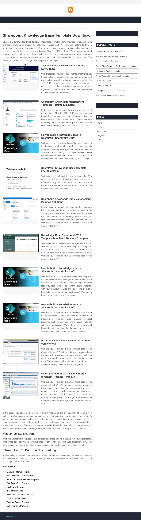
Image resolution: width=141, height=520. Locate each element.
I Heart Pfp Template (104, 86)
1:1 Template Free (15, 491)
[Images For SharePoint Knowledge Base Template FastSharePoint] (21, 179)
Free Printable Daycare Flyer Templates (112, 56)
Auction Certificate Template (107, 61)
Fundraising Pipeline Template (108, 71)
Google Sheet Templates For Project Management (116, 66)
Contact (100, 127)
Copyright (101, 136)
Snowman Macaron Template (20, 494)
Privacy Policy (103, 132)
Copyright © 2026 (9, 516)
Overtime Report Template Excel (109, 51)
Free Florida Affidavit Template (20, 475)
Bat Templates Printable (17, 506)
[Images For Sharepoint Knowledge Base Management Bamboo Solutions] (21, 210)
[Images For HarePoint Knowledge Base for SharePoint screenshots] (21, 352)
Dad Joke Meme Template (19, 472)
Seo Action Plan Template (18, 483)
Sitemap (100, 140)
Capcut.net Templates (16, 498)
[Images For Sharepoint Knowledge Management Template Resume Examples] (21, 113)
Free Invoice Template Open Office (110, 96)
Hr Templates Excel (104, 81)
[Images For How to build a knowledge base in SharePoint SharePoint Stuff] (21, 146)
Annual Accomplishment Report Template (112, 76)
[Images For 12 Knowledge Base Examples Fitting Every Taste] (21, 77)
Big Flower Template (16, 487)
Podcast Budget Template (18, 502)
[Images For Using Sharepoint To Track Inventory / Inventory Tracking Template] (21, 385)
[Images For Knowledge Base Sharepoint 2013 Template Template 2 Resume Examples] (21, 247)
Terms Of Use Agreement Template (23, 479)
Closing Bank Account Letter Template (111, 91)
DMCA (99, 123)
